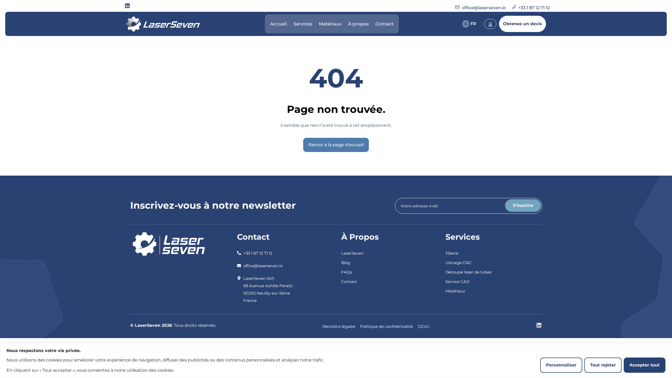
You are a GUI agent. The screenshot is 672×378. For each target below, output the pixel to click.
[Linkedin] (127, 6)
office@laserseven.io (484, 7)
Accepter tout (644, 365)
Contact (384, 24)
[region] (336, 360)
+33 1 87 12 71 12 (534, 7)
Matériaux (330, 24)
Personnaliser (561, 365)
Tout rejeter (603, 365)
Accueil (278, 24)
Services (302, 24)
